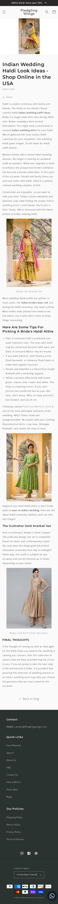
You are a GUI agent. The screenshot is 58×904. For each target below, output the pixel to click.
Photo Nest (12, 789)
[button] (4, 12)
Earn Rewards (13, 745)
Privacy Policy (13, 832)
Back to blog (31, 699)
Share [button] (9, 97)
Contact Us (12, 775)
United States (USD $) (27, 874)
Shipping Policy (14, 817)
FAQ (8, 767)
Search (10, 753)
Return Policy (13, 824)
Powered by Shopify (37, 897)
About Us (11, 760)
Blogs (9, 797)
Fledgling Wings (25, 897)
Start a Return (13, 782)
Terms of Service (15, 839)
